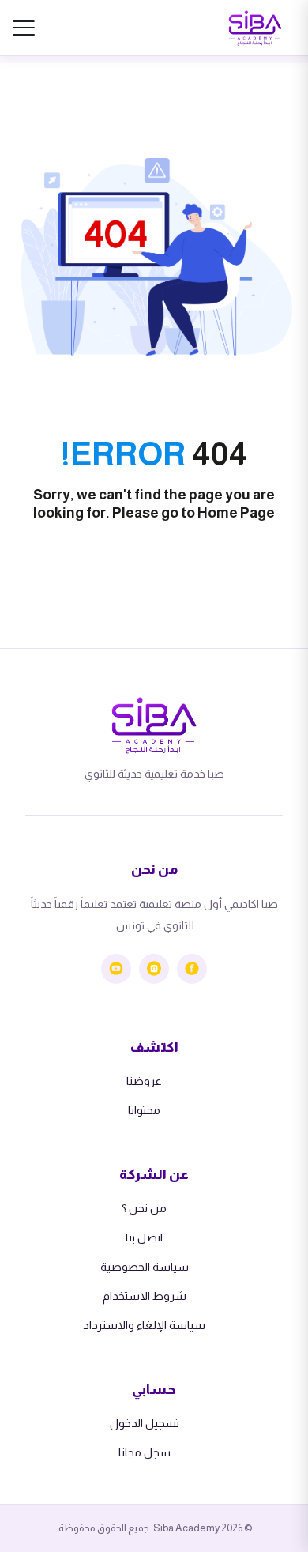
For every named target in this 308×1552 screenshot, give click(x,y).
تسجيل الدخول (144, 1423)
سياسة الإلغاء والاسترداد (144, 1325)
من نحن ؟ (144, 1208)
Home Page (236, 513)
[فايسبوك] (192, 969)
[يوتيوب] (116, 969)
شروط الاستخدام (144, 1296)
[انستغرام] (154, 969)
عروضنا (144, 1081)
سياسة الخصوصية (144, 1266)
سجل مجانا (144, 1452)
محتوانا (144, 1110)
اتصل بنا (144, 1237)
